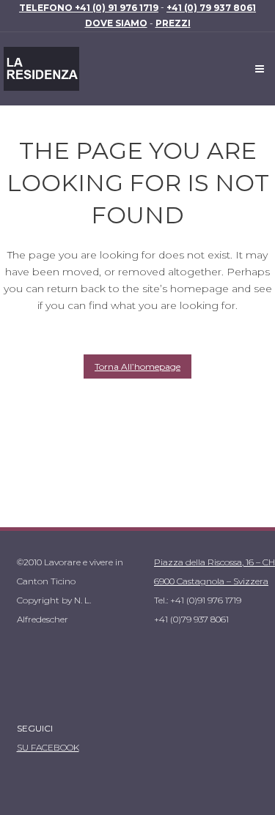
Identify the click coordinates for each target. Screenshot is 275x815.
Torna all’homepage (137, 366)
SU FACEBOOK (48, 747)
